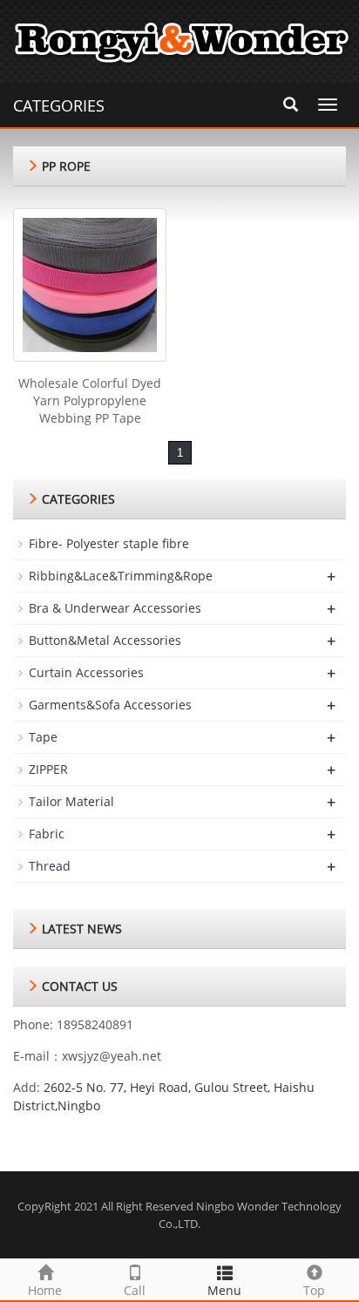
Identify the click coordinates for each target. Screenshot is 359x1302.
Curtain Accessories (86, 672)
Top (314, 1290)
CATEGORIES (59, 105)
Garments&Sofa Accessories (110, 704)
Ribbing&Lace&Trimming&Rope (121, 575)
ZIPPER (48, 769)
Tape (43, 737)
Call (135, 1290)
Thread (50, 866)
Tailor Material (71, 801)
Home (45, 1290)
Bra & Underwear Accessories (115, 608)
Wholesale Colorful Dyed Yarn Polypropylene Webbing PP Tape (89, 400)
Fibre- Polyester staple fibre (109, 543)
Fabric (46, 833)
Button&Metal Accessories (105, 640)
